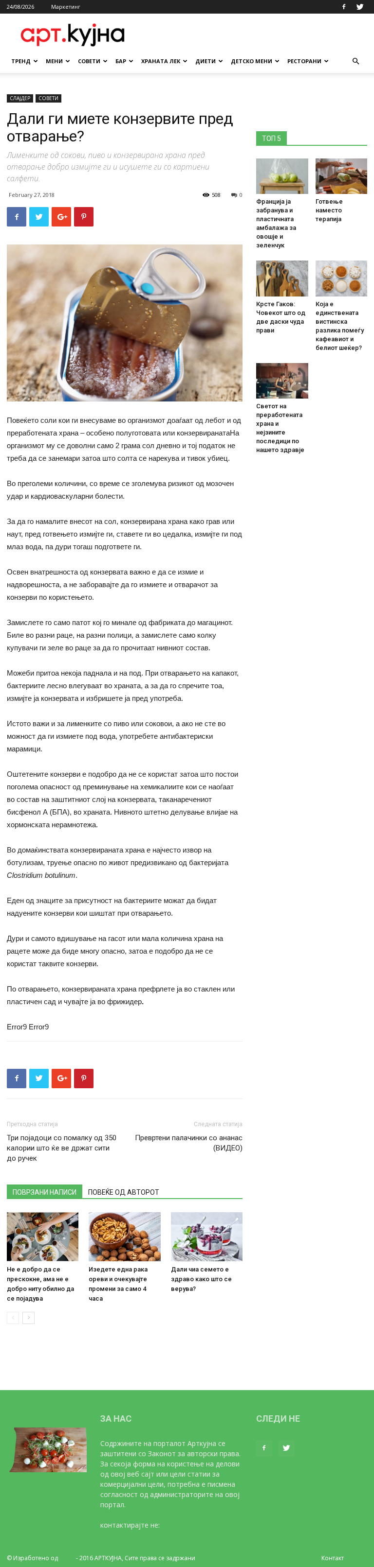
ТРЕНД (21, 61)
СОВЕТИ (89, 61)
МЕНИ (54, 61)
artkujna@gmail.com (194, 1525)
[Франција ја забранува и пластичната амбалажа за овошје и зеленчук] (282, 176)
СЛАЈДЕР (20, 98)
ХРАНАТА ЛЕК (160, 61)
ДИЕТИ (205, 61)
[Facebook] (344, 7)
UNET (67, 1558)
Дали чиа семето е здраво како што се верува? (201, 1279)
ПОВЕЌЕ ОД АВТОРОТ (123, 1192)
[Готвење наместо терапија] (342, 176)
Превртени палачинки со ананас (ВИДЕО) (189, 1142)
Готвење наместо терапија (329, 210)
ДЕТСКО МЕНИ (251, 61)
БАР (120, 61)
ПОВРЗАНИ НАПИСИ (44, 1192)
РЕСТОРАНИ (304, 61)
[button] (355, 61)
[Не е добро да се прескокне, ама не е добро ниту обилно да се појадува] (42, 1236)
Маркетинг (65, 6)
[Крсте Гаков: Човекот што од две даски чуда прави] (282, 278)
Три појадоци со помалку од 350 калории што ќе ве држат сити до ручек (61, 1148)
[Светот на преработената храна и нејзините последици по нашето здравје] (282, 381)
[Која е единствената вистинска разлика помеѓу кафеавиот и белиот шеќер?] (342, 278)
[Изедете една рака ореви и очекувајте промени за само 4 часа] (124, 1236)
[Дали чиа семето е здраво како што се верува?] (207, 1236)
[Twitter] (360, 7)
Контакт (332, 1558)
